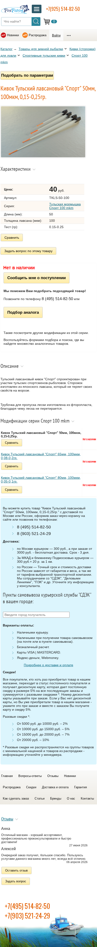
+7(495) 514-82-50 (27, 906)
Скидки (31, 787)
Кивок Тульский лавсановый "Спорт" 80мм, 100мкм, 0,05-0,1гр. (41, 479)
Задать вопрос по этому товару (28, 251)
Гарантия (80, 787)
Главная (7, 776)
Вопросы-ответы (30, 776)
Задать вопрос (15, 881)
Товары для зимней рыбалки (41, 49)
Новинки (13, 35)
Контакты (87, 798)
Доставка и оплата (55, 787)
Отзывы (52, 776)
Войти (56, 35)
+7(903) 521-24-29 (27, 915)
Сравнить (11, 237)
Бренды (55, 798)
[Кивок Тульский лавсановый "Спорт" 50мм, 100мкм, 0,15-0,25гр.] (43, 156)
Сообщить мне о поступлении (36, 277)
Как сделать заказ (16, 798)
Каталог (6, 49)
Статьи (39, 798)
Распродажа (37, 35)
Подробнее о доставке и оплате (48, 665)
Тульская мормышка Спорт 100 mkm (65, 206)
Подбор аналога (23, 312)
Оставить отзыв (16, 870)
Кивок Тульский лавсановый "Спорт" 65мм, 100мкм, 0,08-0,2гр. (41, 456)
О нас (71, 798)
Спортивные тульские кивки (44, 55)
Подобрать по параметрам (27, 75)
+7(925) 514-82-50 (63, 8)
